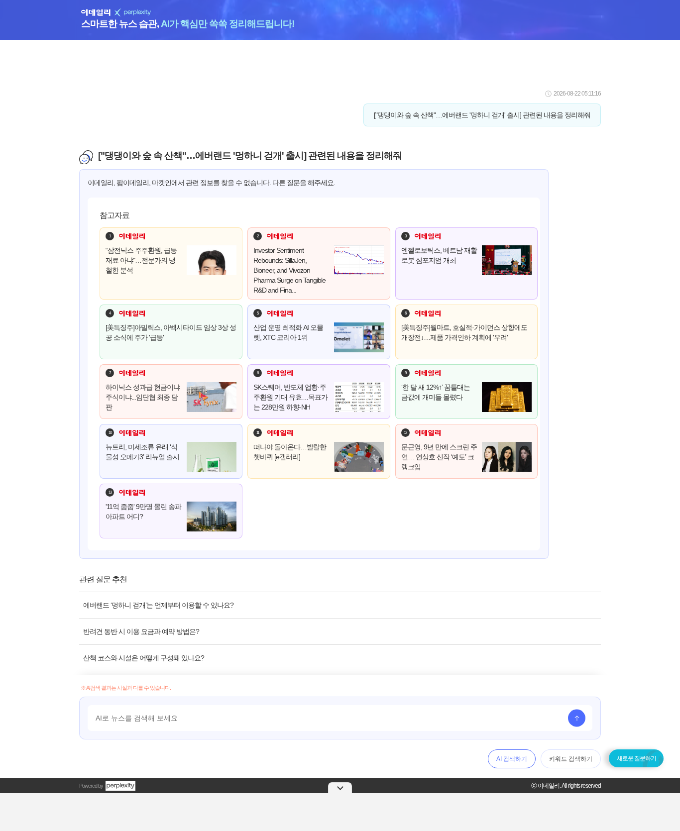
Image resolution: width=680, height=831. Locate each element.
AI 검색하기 (511, 758)
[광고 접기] (340, 787)
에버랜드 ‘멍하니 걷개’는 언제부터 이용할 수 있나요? (158, 605)
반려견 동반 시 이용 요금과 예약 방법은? (141, 631)
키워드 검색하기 (570, 758)
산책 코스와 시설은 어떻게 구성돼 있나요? (143, 658)
